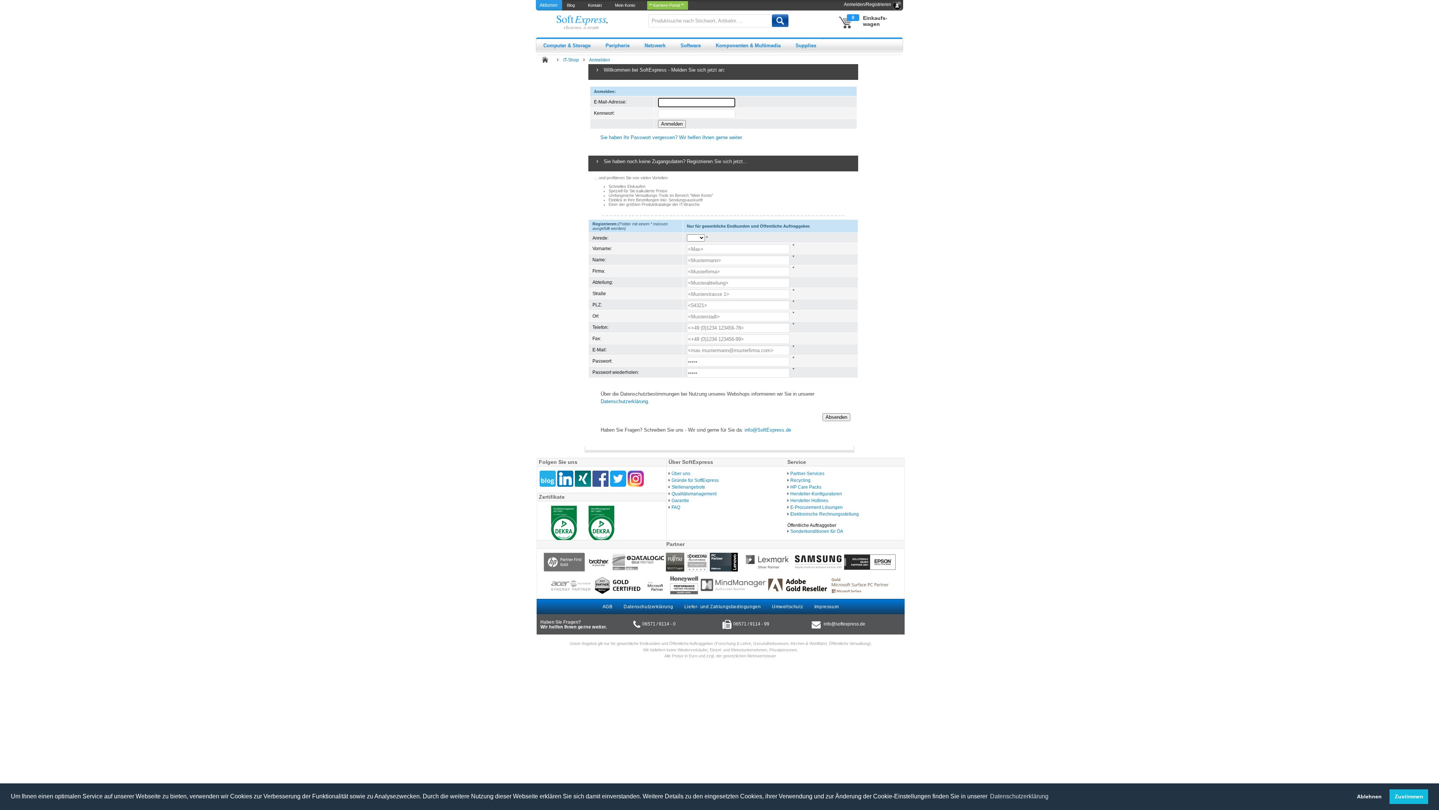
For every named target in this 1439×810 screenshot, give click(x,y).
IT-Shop (571, 60)
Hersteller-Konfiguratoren (816, 493)
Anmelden (599, 60)
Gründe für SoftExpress (695, 480)
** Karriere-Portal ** (667, 5)
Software (691, 45)
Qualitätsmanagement (694, 493)
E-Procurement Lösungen (816, 507)
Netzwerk (655, 45)
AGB (608, 606)
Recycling (800, 480)
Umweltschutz (787, 606)
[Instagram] (636, 479)
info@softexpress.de (844, 624)
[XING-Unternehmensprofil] (583, 479)
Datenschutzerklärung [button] (1019, 796)
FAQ (676, 507)
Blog (572, 5)
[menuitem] (571, 5)
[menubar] (628, 5)
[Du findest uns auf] (600, 479)
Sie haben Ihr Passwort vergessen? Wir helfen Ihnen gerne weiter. (671, 137)
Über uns (681, 473)
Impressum (826, 606)
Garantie (680, 500)
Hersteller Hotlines (809, 500)
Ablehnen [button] (1369, 797)
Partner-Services (807, 473)
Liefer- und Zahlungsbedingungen (722, 606)
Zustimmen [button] (1409, 797)
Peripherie (618, 45)
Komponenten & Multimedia (748, 45)
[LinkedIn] (565, 479)
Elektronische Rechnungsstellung (824, 514)
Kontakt (596, 5)
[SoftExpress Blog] (548, 479)
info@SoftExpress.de (768, 430)
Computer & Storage (567, 45)
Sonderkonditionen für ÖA (816, 531)
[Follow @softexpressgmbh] (618, 479)
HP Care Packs (805, 487)
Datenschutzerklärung (624, 401)
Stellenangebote (688, 487)
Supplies (806, 45)
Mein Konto (626, 5)
